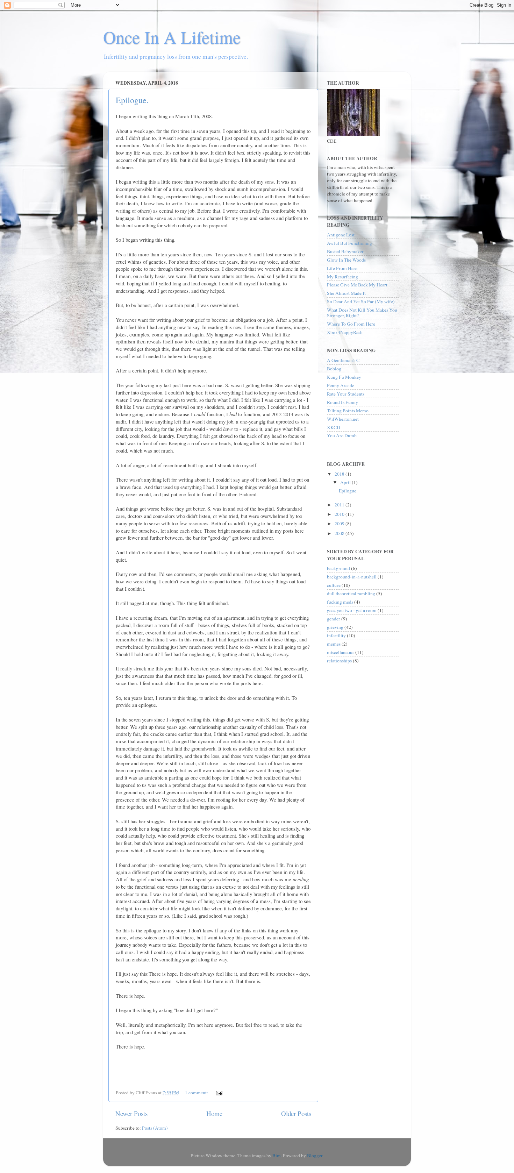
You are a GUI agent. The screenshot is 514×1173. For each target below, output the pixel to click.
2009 (340, 523)
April (346, 482)
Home (214, 1113)
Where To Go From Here (351, 324)
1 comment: (197, 1092)
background (338, 568)
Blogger (314, 1155)
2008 (340, 533)
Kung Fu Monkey (344, 377)
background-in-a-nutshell (352, 577)
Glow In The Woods (346, 260)
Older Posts (296, 1113)
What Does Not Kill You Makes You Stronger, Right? (362, 313)
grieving (335, 627)
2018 (340, 474)
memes (334, 644)
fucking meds (340, 602)
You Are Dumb (342, 435)
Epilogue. (132, 100)
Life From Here (342, 268)
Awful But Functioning (349, 243)
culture (334, 585)
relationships (339, 660)
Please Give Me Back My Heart (357, 285)
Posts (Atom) (155, 1128)
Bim (276, 1155)
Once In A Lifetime (172, 37)
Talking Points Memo (348, 410)
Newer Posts (131, 1113)
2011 (340, 505)
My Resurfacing (342, 276)
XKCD (333, 427)
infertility (336, 635)
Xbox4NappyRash (345, 332)
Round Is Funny (342, 402)
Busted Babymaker (345, 251)
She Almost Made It (346, 293)
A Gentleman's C (343, 360)
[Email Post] (218, 1092)
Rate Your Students (345, 394)
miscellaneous (340, 652)
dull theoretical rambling (351, 593)
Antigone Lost (341, 235)
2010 (340, 514)
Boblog (334, 368)
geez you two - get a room (352, 610)
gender (333, 619)
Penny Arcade (340, 385)
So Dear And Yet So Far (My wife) (361, 301)
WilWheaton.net (343, 419)
